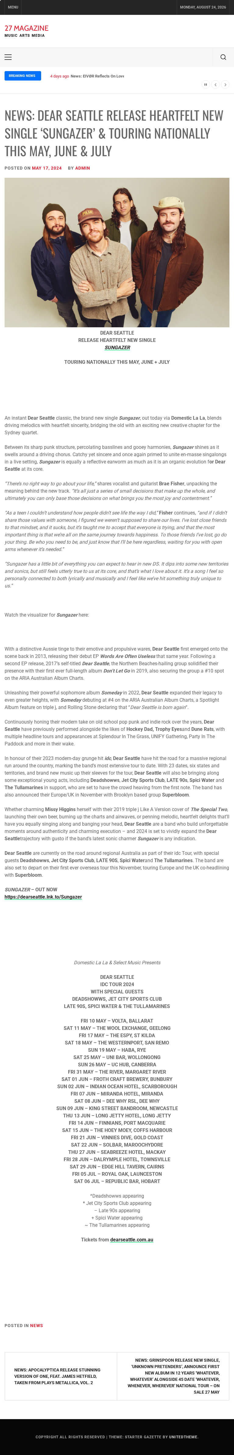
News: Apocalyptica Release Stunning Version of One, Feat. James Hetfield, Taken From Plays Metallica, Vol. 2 (57, 1376)
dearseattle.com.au (131, 1240)
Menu (13, 7)
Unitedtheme (183, 1437)
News (36, 1325)
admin (82, 168)
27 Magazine (26, 28)
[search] (223, 57)
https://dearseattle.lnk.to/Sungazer (43, 897)
